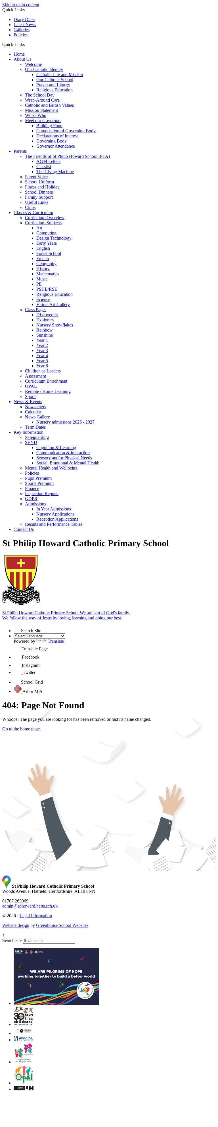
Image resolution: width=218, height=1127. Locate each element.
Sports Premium (39, 483)
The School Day (39, 95)
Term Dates (35, 427)
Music (41, 278)
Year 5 (42, 360)
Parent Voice (36, 176)
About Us (22, 59)
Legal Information (36, 915)
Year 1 (42, 340)
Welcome (33, 64)
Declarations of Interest (57, 135)
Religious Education (54, 89)
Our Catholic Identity (44, 69)
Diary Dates (24, 19)
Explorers (45, 319)
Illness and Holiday (42, 187)
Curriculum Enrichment (46, 381)
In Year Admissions (53, 508)
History (43, 268)
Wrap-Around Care (42, 100)
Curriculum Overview (44, 217)
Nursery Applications (55, 514)
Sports (30, 396)
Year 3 (42, 350)
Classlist (43, 166)
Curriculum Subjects (43, 222)
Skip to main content (20, 4)
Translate (56, 641)
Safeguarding (37, 437)
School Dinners (39, 192)
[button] (27, 44)
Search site (12, 940)
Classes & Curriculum (33, 212)
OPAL (31, 386)
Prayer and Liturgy (53, 84)
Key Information (28, 432)
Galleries (22, 29)
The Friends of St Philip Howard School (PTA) (67, 156)
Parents (20, 151)
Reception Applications (57, 519)
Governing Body (51, 141)
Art (39, 227)
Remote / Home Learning (48, 391)
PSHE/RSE (46, 289)
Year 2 (42, 345)
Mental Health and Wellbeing (51, 468)
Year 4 (42, 355)
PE (39, 284)
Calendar (33, 411)
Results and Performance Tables (53, 524)
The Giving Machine (55, 171)
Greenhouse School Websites (62, 925)
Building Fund (49, 125)
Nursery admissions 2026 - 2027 (65, 422)
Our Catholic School (54, 79)
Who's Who (35, 115)
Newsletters (35, 406)
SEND (31, 442)
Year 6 (42, 365)
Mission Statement (41, 110)
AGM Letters (48, 161)
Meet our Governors (43, 120)
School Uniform (39, 181)
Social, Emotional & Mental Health (67, 462)
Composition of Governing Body (66, 130)
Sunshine (44, 335)
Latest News (25, 24)
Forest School (48, 253)
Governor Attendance (55, 146)
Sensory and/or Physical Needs (64, 457)
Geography (46, 263)
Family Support (39, 197)
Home (19, 54)
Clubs (30, 207)
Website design (15, 925)
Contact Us (24, 529)
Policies (21, 34)
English (43, 248)
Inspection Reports (41, 493)
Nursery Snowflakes (54, 324)
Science (43, 299)
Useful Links (36, 202)
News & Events (28, 401)
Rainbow (44, 330)
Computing (46, 233)
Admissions (35, 503)
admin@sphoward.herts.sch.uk (30, 906)
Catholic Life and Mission (59, 74)
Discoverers (47, 314)
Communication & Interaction (63, 452)
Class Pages (35, 309)
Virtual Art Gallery (53, 304)
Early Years (46, 243)
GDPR (31, 498)
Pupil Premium (38, 478)
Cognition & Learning (56, 447)
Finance (32, 488)
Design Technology (54, 238)
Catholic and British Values (49, 105)
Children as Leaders (43, 370)
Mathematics (47, 273)
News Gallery (37, 416)
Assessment (35, 376)
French (42, 258)
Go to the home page (21, 728)
